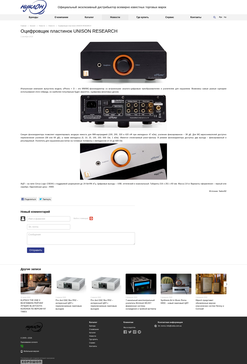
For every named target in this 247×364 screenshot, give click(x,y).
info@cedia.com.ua (174, 326)
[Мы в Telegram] (139, 332)
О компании (61, 17)
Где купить (143, 17)
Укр (225, 17)
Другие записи (31, 269)
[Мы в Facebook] (125, 332)
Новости (115, 17)
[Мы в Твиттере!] (130, 332)
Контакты (195, 17)
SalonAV (222, 191)
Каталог (89, 17)
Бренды (33, 17)
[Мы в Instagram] (134, 332)
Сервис (169, 17)
